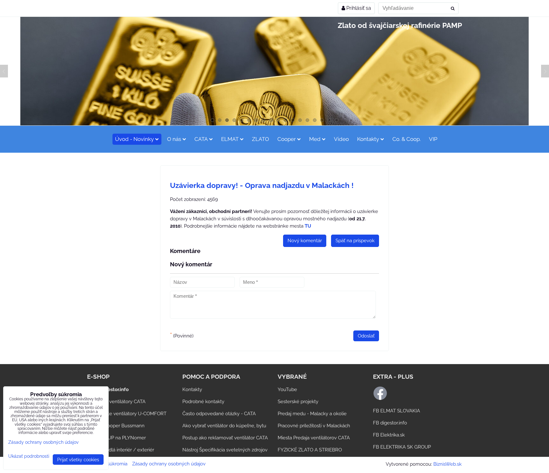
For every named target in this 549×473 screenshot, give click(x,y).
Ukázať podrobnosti (28, 456)
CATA (201, 139)
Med (315, 139)
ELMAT (230, 139)
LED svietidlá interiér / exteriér (120, 450)
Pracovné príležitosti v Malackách (314, 426)
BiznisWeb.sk (447, 464)
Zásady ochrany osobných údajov (169, 464)
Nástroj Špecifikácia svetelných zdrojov (225, 450)
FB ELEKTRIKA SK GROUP (402, 447)
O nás (174, 139)
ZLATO (260, 139)
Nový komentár (305, 240)
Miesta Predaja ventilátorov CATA (314, 438)
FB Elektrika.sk (389, 435)
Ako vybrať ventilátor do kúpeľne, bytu (224, 426)
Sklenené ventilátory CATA (116, 401)
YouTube (287, 389)
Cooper (286, 139)
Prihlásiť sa (358, 8)
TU (308, 226)
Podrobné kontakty (203, 401)
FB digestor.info (390, 423)
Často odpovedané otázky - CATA (219, 413)
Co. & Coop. (406, 139)
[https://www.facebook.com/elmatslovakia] (380, 399)
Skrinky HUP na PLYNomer (116, 438)
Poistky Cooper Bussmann (116, 426)
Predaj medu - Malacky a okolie (312, 413)
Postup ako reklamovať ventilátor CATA (225, 438)
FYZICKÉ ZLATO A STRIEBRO (310, 450)
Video (341, 139)
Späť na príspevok (355, 240)
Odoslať (366, 336)
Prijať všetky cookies (78, 459)
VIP (433, 139)
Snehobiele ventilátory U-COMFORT (126, 413)
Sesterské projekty (298, 401)
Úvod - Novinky (134, 139)
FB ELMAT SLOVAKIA (396, 411)
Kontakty (368, 139)
